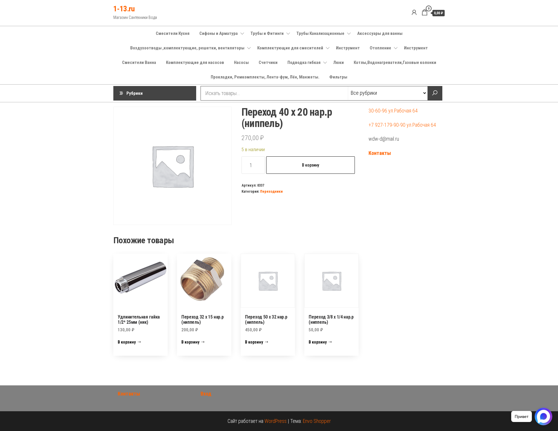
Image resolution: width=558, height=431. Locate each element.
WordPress (275, 421)
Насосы (241, 62)
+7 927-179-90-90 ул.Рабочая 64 (402, 125)
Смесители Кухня (172, 33)
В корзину (310, 165)
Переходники (271, 191)
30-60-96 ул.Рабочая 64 (393, 111)
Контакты (380, 153)
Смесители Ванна (139, 62)
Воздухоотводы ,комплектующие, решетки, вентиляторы (187, 48)
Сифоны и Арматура (218, 33)
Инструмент (348, 48)
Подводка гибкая (304, 62)
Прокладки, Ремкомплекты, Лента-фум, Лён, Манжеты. (265, 77)
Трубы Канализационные (320, 33)
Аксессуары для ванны (380, 33)
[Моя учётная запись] (414, 12)
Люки (338, 62)
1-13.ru (124, 8)
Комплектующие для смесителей (290, 48)
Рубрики (134, 93)
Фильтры (338, 77)
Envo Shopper (317, 421)
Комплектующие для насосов (195, 62)
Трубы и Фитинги (267, 33)
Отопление (380, 48)
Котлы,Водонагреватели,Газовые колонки (395, 62)
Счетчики (268, 62)
